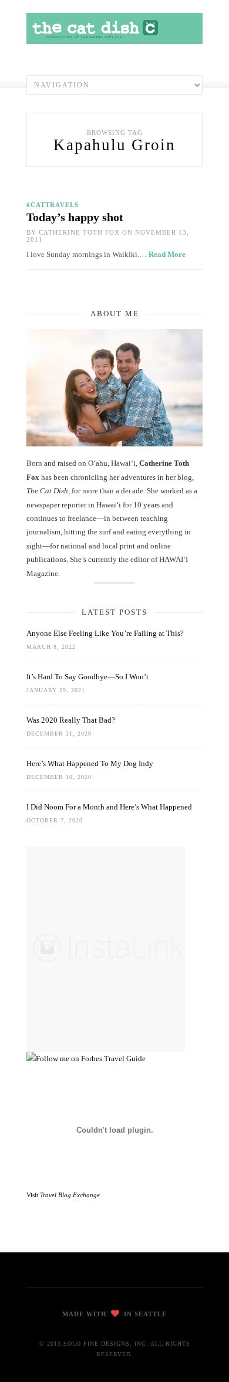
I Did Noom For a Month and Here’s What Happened (109, 806)
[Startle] (86, 1058)
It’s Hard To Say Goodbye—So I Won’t (87, 676)
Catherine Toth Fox (79, 232)
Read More (167, 254)
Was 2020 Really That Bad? (70, 720)
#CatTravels (52, 204)
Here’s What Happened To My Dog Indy (89, 763)
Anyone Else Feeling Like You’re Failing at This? (105, 633)
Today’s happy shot (74, 217)
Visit (63, 1194)
